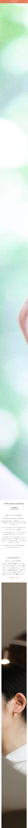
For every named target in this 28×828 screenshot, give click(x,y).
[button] (26, 2)
